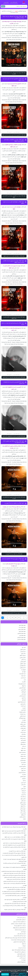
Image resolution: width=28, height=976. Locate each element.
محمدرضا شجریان (22, 772)
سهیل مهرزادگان (22, 718)
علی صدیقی (23, 754)
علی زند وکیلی (23, 716)
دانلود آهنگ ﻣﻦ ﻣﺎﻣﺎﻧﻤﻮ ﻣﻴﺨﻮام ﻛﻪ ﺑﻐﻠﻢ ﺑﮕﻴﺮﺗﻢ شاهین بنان (14, 893)
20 (15, 617)
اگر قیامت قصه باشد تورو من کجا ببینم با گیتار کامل (15, 937)
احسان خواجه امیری (22, 702)
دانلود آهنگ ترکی (22, 625)
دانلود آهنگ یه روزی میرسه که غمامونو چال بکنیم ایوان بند (14, 613)
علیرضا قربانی (23, 760)
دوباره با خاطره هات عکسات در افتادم (18, 923)
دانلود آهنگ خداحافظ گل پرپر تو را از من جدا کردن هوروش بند (14, 891)
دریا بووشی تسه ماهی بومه (20, 952)
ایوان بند (24, 720)
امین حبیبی (23, 782)
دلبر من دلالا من (23, 958)
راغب (25, 679)
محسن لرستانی (23, 696)
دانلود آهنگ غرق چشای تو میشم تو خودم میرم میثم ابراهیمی (13, 871)
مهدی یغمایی (23, 776)
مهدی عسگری (23, 802)
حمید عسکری (23, 724)
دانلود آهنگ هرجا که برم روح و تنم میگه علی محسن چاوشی (14, 875)
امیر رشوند (24, 790)
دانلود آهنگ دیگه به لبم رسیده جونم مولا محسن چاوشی (15, 873)
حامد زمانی (23, 784)
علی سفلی (24, 764)
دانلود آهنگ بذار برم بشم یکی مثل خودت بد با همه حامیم (14, 377)
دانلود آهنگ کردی (22, 631)
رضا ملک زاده (23, 796)
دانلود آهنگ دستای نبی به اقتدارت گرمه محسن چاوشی (15, 877)
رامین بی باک (23, 813)
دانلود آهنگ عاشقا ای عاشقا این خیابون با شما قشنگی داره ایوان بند (14, 498)
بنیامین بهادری (23, 817)
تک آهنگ (24, 944)
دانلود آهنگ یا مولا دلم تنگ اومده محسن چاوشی (16, 879)
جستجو (3, 6)
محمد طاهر (23, 800)
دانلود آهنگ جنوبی (22, 629)
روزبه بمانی (23, 722)
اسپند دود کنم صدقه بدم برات (20, 935)
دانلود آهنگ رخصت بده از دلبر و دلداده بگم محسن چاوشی (14, 881)
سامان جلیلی (23, 704)
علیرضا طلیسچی (22, 687)
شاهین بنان (23, 762)
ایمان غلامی (23, 788)
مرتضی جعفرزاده (22, 712)
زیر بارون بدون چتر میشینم (20, 929)
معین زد (24, 708)
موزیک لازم (23, 931)
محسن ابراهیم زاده (22, 683)
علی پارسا (24, 792)
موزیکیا (24, 945)
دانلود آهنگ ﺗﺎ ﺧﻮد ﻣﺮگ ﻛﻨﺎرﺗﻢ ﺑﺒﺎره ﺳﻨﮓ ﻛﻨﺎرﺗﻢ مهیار (15, 903)
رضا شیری (24, 698)
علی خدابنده (23, 706)
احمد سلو (24, 647)
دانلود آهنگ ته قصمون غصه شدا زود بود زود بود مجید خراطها (14, 135)
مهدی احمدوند (23, 736)
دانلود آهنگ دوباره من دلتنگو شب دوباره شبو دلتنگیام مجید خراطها (14, 196)
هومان (24, 819)
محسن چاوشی (23, 667)
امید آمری (24, 730)
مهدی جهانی (23, 728)
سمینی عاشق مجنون (21, 954)
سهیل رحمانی (23, 808)
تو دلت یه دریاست (22, 948)
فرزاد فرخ (24, 700)
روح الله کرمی (23, 726)
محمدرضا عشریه (22, 752)
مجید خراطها (23, 750)
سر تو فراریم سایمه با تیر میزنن (19, 921)
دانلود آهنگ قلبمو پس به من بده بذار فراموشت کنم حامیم (14, 436)
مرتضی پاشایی (23, 657)
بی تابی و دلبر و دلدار (21, 917)
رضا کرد (24, 780)
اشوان (24, 786)
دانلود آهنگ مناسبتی (21, 639)
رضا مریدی (23, 794)
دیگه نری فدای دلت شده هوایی (19, 941)
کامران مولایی (23, 661)
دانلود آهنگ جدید (13, 2)
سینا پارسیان (23, 651)
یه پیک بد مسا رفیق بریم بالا (20, 925)
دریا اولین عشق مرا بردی (21, 919)
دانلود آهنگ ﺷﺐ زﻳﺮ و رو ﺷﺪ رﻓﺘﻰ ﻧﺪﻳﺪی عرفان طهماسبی (14, 887)
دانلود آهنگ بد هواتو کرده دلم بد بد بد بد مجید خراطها (14, 256)
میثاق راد (24, 778)
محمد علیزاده (23, 756)
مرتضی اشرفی (23, 649)
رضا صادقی (23, 659)
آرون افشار (24, 692)
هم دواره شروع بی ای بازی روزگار (19, 927)
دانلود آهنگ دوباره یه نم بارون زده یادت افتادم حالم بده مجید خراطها (14, 317)
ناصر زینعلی (23, 768)
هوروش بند (23, 669)
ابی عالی (24, 746)
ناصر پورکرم (23, 814)
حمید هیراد (23, 675)
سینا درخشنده (23, 714)
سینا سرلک (23, 748)
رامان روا (24, 774)
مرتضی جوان (23, 798)
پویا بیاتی (24, 694)
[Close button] (27, 971)
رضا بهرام (24, 685)
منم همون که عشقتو (22, 962)
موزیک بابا (23, 960)
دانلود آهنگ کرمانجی (22, 633)
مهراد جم (24, 671)
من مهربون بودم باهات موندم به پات (18, 939)
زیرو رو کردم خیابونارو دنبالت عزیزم (19, 950)
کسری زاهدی (23, 804)
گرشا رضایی (23, 690)
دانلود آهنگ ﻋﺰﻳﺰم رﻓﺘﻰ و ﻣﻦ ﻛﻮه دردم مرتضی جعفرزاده (15, 909)
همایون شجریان (22, 766)
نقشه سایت (6, 2)
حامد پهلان (23, 770)
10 (12, 617)
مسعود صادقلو (23, 655)
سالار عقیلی (23, 653)
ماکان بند (24, 681)
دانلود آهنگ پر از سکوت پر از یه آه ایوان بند (14, 503)
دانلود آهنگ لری (22, 635)
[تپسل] (0, 971)
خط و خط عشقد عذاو (22, 933)
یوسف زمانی (23, 732)
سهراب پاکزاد (23, 810)
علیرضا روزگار (23, 744)
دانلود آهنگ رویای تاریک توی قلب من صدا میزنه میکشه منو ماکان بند (14, 73)
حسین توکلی (23, 806)
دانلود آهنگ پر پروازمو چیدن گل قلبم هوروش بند (16, 889)
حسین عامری (23, 738)
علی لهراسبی (23, 742)
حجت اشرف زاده (22, 673)
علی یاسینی (23, 677)
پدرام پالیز (24, 734)
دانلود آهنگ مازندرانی (21, 637)
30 (18, 617)
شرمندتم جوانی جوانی (21, 956)
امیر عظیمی (23, 758)
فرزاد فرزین (23, 710)
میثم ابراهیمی (23, 665)
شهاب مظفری (23, 663)
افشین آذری (23, 740)
